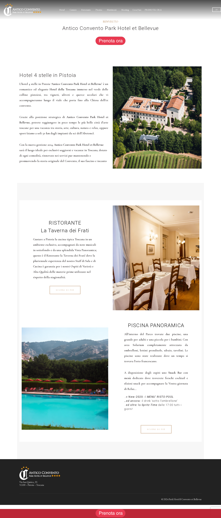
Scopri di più (65, 290)
